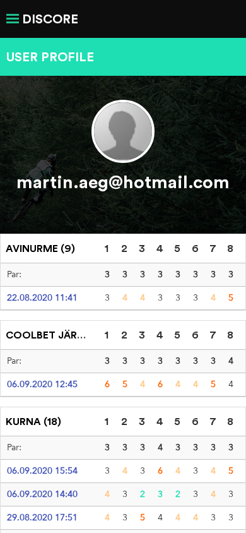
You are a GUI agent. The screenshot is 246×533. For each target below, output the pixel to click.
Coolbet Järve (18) (58, 334)
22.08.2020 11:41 (42, 297)
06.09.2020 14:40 (42, 494)
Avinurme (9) (40, 248)
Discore (50, 19)
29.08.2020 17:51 (42, 517)
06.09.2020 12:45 (42, 384)
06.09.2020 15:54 (42, 470)
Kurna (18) (33, 421)
